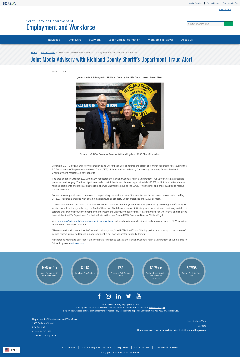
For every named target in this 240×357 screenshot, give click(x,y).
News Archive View (196, 321)
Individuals (54, 39)
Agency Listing (213, 3)
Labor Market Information (124, 39)
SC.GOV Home (68, 347)
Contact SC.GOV (141, 347)
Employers (74, 39)
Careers (202, 325)
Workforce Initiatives (160, 39)
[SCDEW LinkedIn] (119, 297)
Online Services (195, 3)
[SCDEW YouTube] (139, 297)
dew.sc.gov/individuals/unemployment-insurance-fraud (85, 221)
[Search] (228, 23)
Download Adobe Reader (167, 347)
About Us (187, 39)
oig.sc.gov (174, 310)
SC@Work (95, 39)
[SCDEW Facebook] (100, 297)
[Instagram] (109, 297)
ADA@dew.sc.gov (157, 307)
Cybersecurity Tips (230, 3)
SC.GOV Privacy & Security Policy (96, 347)
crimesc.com (77, 243)
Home (34, 52)
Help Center (122, 347)
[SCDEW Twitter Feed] (129, 297)
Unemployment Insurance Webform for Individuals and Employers (171, 330)
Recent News (48, 52)
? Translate (225, 9)
